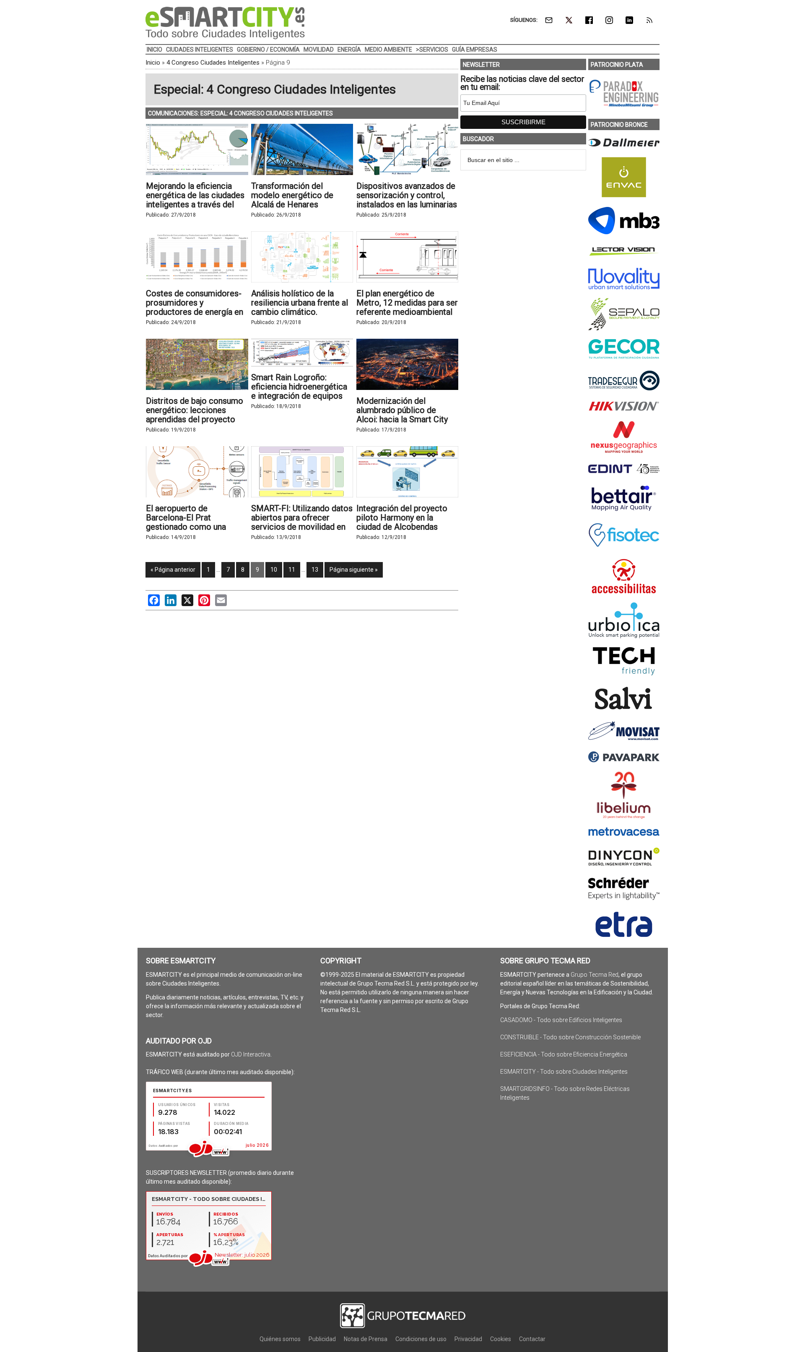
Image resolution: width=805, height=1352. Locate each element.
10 (273, 569)
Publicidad (322, 1339)
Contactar (532, 1339)
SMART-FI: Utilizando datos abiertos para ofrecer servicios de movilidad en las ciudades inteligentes (302, 522)
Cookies (500, 1339)
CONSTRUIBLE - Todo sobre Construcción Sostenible (570, 1037)
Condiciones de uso (421, 1339)
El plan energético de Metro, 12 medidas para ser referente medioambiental (407, 302)
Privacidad (468, 1339)
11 (291, 569)
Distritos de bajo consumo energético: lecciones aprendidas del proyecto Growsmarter (194, 414)
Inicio (152, 62)
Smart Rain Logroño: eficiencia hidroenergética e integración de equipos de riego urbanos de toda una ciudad (299, 396)
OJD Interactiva (250, 1054)
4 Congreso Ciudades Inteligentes (213, 62)
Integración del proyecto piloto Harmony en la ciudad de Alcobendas (401, 517)
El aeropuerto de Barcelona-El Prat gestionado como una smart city (186, 522)
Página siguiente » (354, 569)
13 (315, 569)
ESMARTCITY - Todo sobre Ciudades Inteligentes (564, 1071)
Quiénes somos (280, 1339)
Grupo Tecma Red (594, 974)
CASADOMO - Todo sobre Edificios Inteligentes (561, 1020)
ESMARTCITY (225, 23)
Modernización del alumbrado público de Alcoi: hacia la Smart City (402, 410)
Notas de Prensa (365, 1339)
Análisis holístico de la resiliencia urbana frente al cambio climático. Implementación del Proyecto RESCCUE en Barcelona (299, 316)
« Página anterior (173, 569)
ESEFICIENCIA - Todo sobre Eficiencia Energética (563, 1054)
